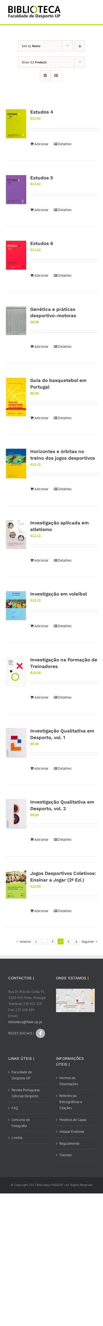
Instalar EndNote (71, 1131)
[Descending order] (79, 46)
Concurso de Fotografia (21, 1122)
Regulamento (69, 1143)
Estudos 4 (41, 112)
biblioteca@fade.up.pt (25, 1022)
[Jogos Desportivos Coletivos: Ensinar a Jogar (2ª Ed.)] (16, 884)
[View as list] (56, 75)
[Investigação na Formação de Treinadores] (16, 672)
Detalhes (64, 144)
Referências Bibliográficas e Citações (70, 1101)
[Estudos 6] (16, 255)
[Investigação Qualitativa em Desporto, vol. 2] (16, 814)
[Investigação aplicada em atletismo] (16, 535)
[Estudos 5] (16, 190)
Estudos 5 (41, 177)
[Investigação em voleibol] (16, 606)
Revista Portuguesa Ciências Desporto (26, 1093)
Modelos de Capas (72, 1119)
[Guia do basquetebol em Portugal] (16, 397)
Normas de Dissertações (68, 1081)
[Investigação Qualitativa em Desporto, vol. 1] (16, 743)
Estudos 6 (41, 243)
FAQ (15, 1108)
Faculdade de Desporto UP (22, 1075)
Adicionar (41, 144)
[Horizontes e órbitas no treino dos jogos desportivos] (16, 463)
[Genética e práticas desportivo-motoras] (16, 321)
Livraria (17, 1137)
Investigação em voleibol (58, 594)
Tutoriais (65, 1155)
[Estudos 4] (16, 124)
